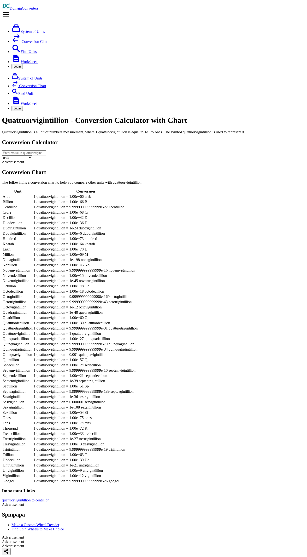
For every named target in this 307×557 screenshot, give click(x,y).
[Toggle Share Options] (6, 551)
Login (17, 66)
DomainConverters (24, 8)
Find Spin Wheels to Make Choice (38, 529)
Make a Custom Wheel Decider (35, 525)
